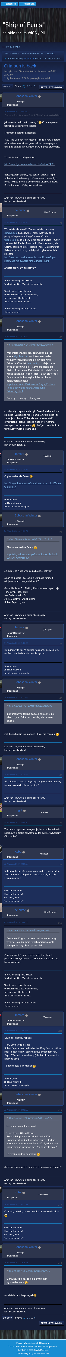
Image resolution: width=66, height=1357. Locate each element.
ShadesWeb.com (41, 1353)
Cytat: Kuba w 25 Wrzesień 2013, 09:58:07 (29, 930)
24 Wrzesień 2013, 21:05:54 (16, 222)
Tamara (19, 453)
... (32, 86)
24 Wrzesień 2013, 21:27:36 (16, 698)
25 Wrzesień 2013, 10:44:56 (16, 922)
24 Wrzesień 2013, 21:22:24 (16, 531)
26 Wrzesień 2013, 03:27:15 (16, 1205)
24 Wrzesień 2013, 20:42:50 (16, 112)
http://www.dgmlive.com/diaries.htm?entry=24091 (29, 164)
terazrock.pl (10, 240)
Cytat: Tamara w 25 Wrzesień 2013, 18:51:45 (30, 1118)
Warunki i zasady (31, 1343)
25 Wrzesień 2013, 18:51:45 (16, 1031)
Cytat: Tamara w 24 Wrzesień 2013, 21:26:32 (30, 706)
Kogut (18, 810)
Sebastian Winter (26, 96)
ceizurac (20, 210)
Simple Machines (41, 1350)
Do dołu (7, 86)
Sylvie (38, 59)
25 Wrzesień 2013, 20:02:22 (16, 1110)
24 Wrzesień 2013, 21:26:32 (16, 643)
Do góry (7, 1318)
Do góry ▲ (45, 1343)
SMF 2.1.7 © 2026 (25, 1350)
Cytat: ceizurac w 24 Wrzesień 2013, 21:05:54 (31, 345)
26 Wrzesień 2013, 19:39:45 (16, 1263)
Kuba (18, 851)
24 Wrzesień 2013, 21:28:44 (16, 775)
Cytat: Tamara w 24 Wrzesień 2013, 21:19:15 (30, 539)
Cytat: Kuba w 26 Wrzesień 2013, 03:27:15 (29, 1271)
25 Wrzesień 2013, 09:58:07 (16, 864)
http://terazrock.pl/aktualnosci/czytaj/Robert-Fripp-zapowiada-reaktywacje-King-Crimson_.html (31, 388)
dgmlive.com (10, 233)
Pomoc (19, 1343)
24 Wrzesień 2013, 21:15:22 (16, 337)
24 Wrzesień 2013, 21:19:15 (16, 469)
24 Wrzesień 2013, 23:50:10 (16, 822)
